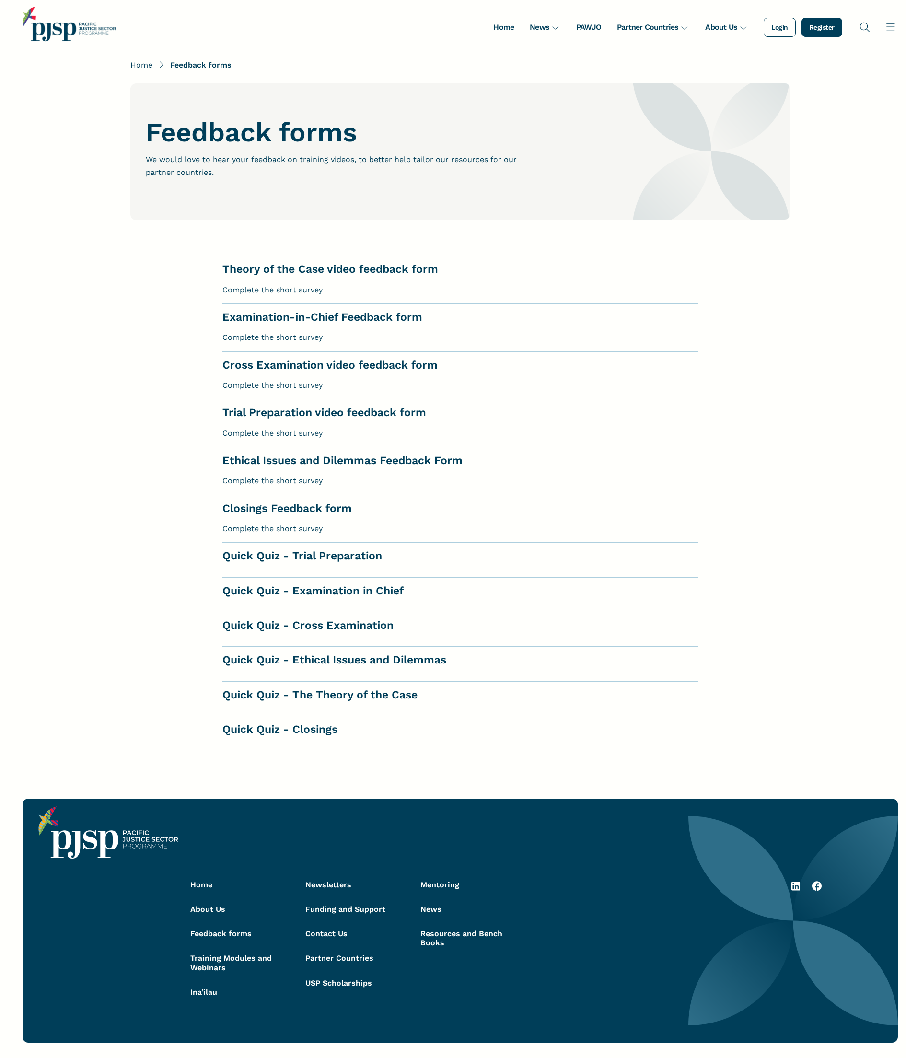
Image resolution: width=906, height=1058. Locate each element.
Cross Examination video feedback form (330, 365)
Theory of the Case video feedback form (330, 269)
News (539, 27)
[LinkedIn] (795, 888)
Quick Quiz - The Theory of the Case (320, 694)
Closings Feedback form (287, 508)
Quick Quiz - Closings (279, 729)
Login (779, 27)
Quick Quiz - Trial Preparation (302, 555)
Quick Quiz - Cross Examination (308, 625)
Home (503, 27)
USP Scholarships (338, 983)
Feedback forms (221, 933)
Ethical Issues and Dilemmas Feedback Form (342, 460)
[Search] (865, 27)
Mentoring (439, 884)
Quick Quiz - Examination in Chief (313, 590)
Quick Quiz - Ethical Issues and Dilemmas (334, 659)
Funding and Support (345, 909)
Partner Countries (647, 27)
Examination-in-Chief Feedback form (322, 317)
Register (822, 27)
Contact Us (326, 933)
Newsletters (328, 884)
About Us (721, 27)
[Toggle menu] (891, 27)
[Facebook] (817, 888)
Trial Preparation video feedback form (324, 412)
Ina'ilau (203, 992)
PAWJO (588, 27)
